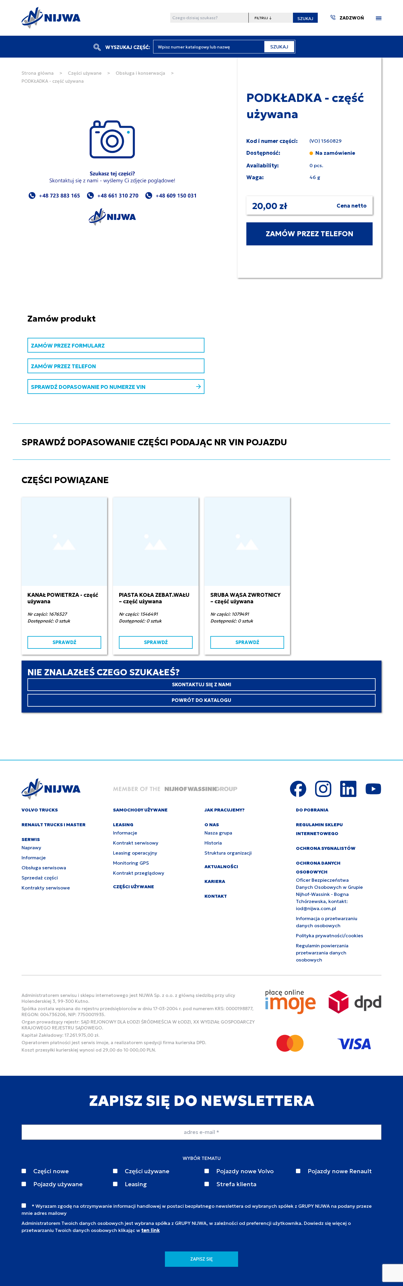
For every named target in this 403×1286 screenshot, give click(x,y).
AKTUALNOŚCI (221, 866)
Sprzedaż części (40, 878)
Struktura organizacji (228, 853)
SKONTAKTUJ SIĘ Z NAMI (201, 684)
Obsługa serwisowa (44, 868)
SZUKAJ (305, 18)
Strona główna (38, 73)
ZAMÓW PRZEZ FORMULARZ (68, 345)
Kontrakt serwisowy (135, 843)
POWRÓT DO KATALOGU (201, 700)
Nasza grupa (218, 833)
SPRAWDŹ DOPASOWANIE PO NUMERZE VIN (88, 387)
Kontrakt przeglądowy (138, 873)
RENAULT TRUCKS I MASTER (54, 824)
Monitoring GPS (131, 863)
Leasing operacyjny (135, 853)
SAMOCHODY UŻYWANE (140, 810)
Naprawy (31, 847)
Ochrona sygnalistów (326, 848)
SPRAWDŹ (64, 642)
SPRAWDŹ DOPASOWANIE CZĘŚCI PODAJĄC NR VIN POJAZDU (154, 442)
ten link (150, 1230)
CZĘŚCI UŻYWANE (133, 886)
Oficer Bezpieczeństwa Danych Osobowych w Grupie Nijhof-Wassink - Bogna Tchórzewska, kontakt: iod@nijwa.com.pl (329, 894)
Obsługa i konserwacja (140, 73)
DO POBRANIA (312, 810)
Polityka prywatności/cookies (329, 935)
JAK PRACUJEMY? (224, 810)
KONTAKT (215, 896)
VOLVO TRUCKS (40, 810)
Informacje (34, 857)
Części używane (84, 73)
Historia (213, 843)
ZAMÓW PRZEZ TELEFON (309, 233)
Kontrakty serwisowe (46, 888)
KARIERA (214, 881)
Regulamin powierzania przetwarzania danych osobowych (322, 953)
